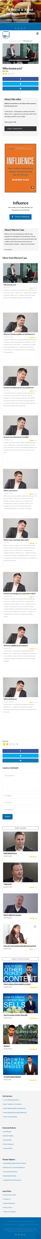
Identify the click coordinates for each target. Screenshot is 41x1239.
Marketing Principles (10, 1176)
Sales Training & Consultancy (13, 1104)
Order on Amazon (21, 216)
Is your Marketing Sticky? (11, 1100)
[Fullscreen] (35, 60)
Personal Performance (10, 1171)
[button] (37, 33)
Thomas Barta (8, 1148)
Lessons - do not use (17, 41)
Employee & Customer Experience (14, 1167)
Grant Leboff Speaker (10, 1117)
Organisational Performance (12, 1180)
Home (10, 41)
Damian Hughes (8, 1136)
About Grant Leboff (10, 1195)
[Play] (6, 60)
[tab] (20, 128)
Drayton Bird (7, 1140)
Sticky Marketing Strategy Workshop (15, 1112)
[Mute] (32, 60)
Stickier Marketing (9, 1203)
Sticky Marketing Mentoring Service (15, 1108)
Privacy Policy (8, 1207)
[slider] (19, 60)
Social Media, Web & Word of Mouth (15, 1163)
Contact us (7, 1199)
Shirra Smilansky (9, 1144)
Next (37, 11)
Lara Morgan (7, 1131)
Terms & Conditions (10, 1211)
